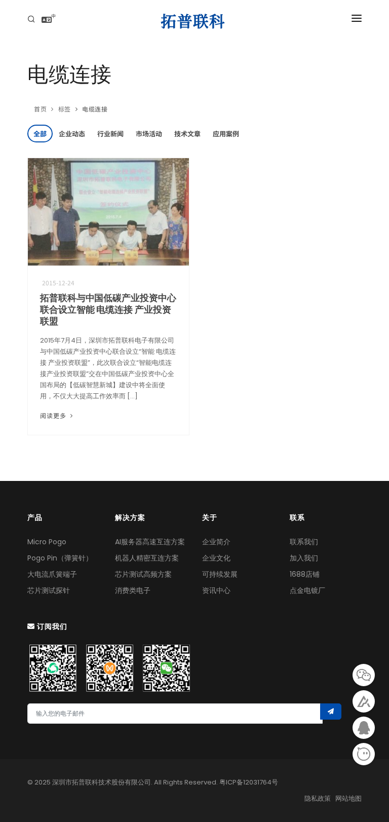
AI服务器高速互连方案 (150, 542)
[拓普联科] (194, 20)
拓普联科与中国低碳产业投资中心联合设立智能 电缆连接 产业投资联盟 (108, 309)
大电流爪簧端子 (52, 574)
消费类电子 (132, 590)
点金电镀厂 (307, 590)
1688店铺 (305, 574)
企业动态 (72, 133)
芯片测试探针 (48, 590)
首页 (40, 108)
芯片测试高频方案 (143, 574)
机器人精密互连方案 (147, 558)
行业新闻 (110, 133)
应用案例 (226, 133)
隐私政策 (317, 798)
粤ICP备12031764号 (248, 782)
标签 (64, 108)
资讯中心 (216, 590)
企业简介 (216, 542)
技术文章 (187, 133)
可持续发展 (220, 574)
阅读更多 (54, 415)
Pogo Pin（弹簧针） (60, 558)
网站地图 (348, 798)
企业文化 (216, 558)
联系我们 (304, 542)
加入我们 (304, 558)
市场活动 (149, 133)
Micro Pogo (46, 542)
